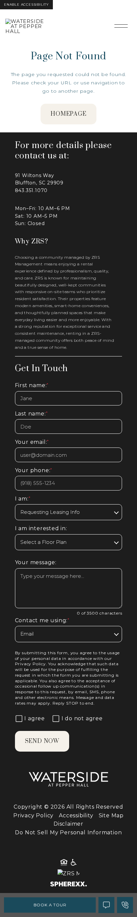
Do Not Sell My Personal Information (68, 832)
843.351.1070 (31, 190)
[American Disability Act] (73, 862)
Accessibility (76, 815)
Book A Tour (50, 904)
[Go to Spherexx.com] (68, 885)
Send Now (42, 741)
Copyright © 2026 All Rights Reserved (68, 807)
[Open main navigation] (121, 26)
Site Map (111, 815)
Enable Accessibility (26, 4)
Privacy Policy (30, 663)
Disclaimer (68, 824)
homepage (68, 114)
